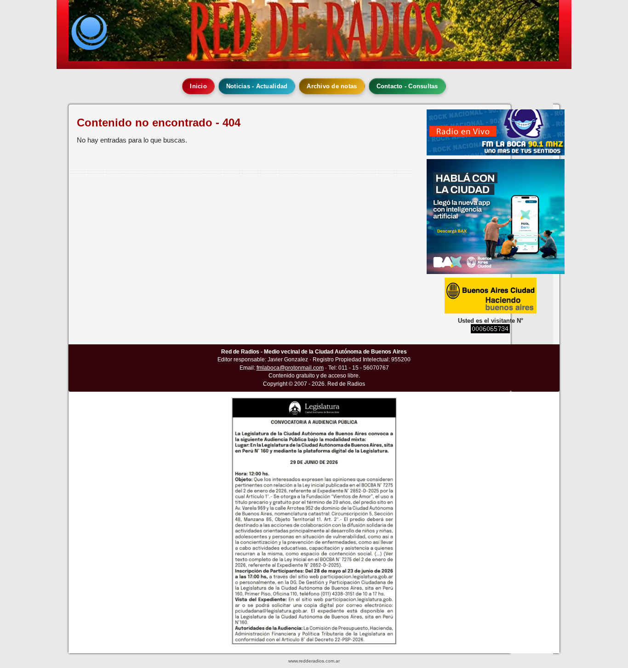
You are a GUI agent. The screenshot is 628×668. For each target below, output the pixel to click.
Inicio (198, 86)
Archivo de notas (332, 86)
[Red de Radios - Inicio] (314, 30)
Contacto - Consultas (407, 86)
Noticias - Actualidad (256, 86)
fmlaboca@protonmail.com (290, 368)
